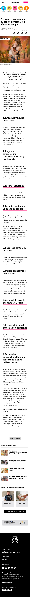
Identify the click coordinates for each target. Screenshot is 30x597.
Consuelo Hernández (8, 28)
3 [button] (14, 508)
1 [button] (11, 508)
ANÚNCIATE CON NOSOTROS (11, 552)
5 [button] (17, 508)
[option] (3, 9)
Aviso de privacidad (7, 582)
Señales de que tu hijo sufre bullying (16, 469)
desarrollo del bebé (15, 438)
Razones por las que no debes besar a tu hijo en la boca (17, 461)
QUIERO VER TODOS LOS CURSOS (15, 511)
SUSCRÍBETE (7, 590)
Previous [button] (0, 8)
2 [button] (13, 508)
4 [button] (16, 508)
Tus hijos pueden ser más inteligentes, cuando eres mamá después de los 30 (18, 452)
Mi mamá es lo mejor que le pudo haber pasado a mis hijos (18, 477)
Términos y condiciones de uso (10, 573)
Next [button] (29, 8)
